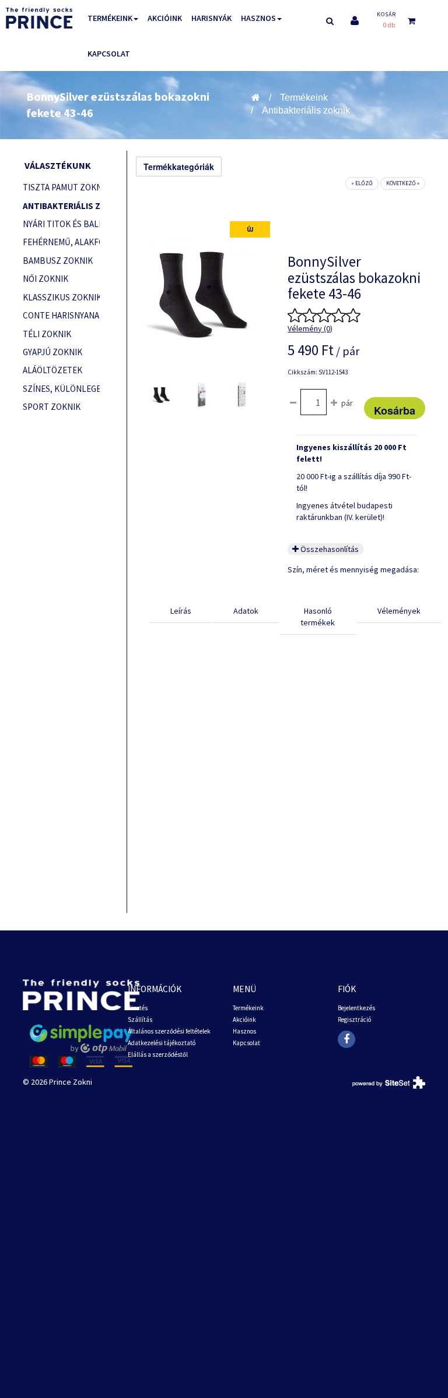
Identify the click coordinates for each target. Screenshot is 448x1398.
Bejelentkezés (356, 1008)
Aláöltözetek (52, 370)
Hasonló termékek (317, 617)
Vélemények (399, 611)
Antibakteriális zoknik (306, 110)
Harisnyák (211, 18)
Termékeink (110, 18)
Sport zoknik (51, 406)
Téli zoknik (47, 333)
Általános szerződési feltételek (169, 1031)
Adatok (245, 611)
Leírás (180, 611)
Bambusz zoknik (58, 260)
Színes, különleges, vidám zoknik (61, 388)
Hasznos (258, 18)
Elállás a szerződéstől (158, 1054)
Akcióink (165, 18)
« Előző (362, 183)
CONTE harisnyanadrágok (61, 315)
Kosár (386, 14)
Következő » (402, 183)
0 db (389, 24)
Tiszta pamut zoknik (61, 187)
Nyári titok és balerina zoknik (61, 223)
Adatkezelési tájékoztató (161, 1043)
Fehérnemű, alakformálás (61, 241)
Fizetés (138, 1008)
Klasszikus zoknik (61, 297)
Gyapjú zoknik (52, 352)
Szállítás (140, 1019)
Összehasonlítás (329, 549)
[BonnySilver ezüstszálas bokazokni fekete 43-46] (161, 394)
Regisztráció (354, 1019)
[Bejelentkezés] (355, 20)
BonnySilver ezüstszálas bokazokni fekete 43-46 (117, 105)
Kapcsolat (109, 53)
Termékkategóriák (179, 166)
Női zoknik (45, 278)
